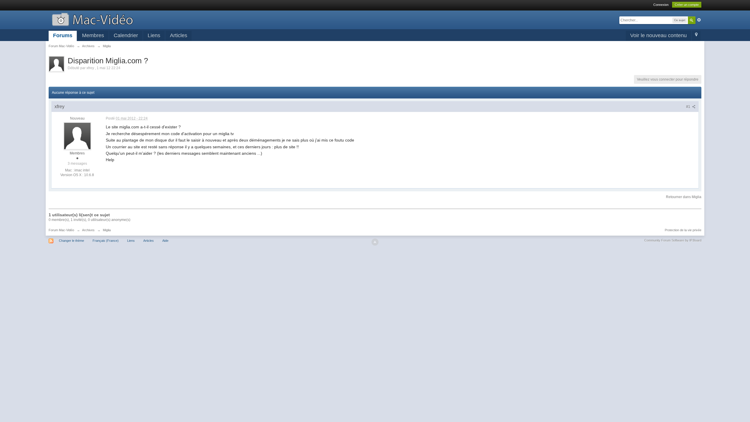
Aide (165, 240)
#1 (688, 107)
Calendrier (126, 35)
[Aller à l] (92, 19)
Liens (154, 35)
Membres (93, 35)
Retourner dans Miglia (683, 197)
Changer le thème (71, 240)
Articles (178, 35)
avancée (699, 20)
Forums (62, 35)
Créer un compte (687, 4)
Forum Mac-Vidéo (61, 230)
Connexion (661, 4)
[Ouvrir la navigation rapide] (696, 36)
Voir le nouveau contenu (658, 35)
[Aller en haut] (375, 242)
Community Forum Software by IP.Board (672, 240)
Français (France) (106, 240)
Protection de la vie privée (683, 230)
